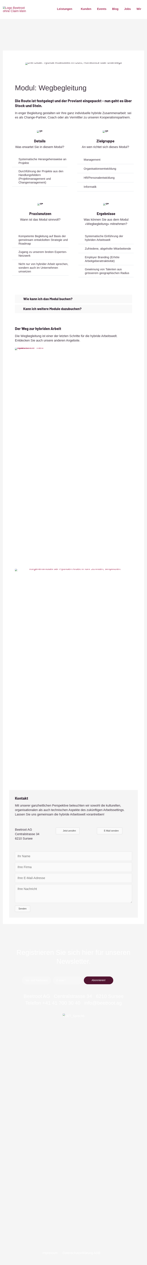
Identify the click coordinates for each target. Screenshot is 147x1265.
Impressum (50, 1253)
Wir (139, 8)
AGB (97, 1253)
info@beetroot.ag (103, 1003)
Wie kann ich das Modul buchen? (47, 299)
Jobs (127, 8)
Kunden (86, 8)
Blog (115, 8)
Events (101, 8)
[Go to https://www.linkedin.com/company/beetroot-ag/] (65, 1239)
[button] (73, 299)
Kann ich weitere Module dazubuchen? (52, 309)
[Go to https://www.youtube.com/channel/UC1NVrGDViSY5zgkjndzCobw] (82, 1239)
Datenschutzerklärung (78, 1253)
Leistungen (64, 8)
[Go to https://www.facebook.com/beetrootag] (73, 1239)
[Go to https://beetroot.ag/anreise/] (73, 1121)
